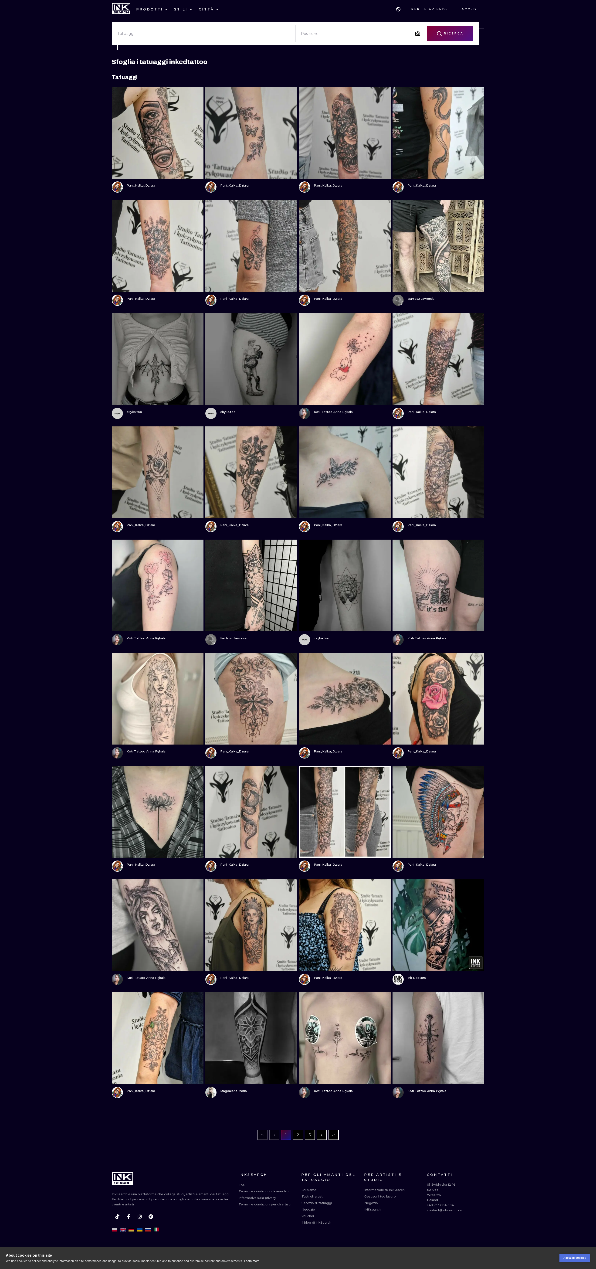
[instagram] (139, 1216)
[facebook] (128, 1216)
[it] (156, 1229)
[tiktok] (117, 1216)
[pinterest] (150, 1216)
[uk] (139, 1229)
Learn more (251, 1261)
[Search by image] (417, 33)
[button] (398, 9)
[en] (123, 1229)
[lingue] (398, 9)
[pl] (114, 1229)
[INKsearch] (121, 9)
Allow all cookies (574, 1257)
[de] (131, 1229)
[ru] (148, 1229)
